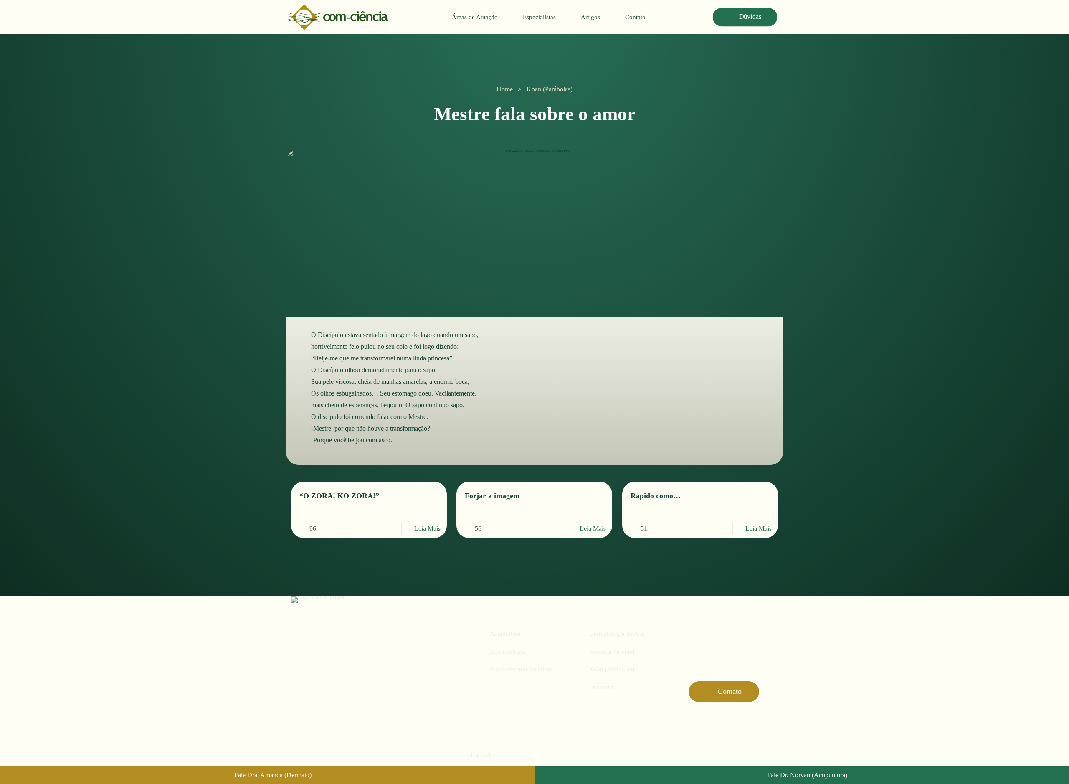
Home (505, 89)
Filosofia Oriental (611, 651)
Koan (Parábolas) (549, 89)
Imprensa (601, 687)
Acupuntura (505, 633)
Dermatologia (507, 651)
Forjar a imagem (492, 496)
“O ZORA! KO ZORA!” (339, 496)
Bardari (480, 755)
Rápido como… (656, 496)
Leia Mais (427, 528)
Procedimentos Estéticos (521, 669)
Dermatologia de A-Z (616, 633)
